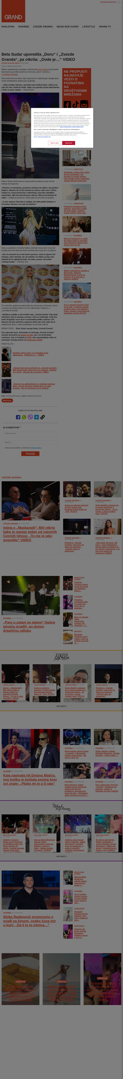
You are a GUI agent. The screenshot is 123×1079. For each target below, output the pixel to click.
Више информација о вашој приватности (72, 126)
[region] (62, 128)
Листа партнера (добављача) (42, 137)
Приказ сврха (54, 143)
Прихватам (68, 143)
